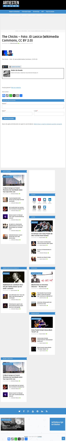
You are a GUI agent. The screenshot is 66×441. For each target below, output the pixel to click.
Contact (39, 436)
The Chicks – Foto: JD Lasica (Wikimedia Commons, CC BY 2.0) (36, 31)
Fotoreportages (26, 11)
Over (5, 66)
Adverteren (31, 15)
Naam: (4, 111)
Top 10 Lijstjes (50, 11)
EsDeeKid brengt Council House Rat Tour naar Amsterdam (15, 236)
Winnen (24, 15)
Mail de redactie (16, 87)
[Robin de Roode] (6, 76)
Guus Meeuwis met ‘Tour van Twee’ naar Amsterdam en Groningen (16, 296)
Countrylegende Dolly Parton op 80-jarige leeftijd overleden (16, 199)
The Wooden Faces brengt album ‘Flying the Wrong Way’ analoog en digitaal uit (44, 294)
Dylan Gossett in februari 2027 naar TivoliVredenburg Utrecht (16, 216)
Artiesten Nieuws (15, 193)
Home (16, 31)
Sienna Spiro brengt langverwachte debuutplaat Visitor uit (45, 340)
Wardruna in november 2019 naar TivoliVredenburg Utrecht (11, 427)
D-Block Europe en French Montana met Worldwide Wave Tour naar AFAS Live (12, 190)
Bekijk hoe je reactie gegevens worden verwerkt (48, 124)
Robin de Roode (14, 43)
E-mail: (36, 111)
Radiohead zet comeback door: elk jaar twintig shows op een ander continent (13, 286)
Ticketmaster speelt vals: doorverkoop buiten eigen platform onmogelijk (16, 305)
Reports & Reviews (14, 11)
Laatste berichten (15, 66)
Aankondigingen (7, 176)
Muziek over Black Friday (44, 257)
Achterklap (36, 11)
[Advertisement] (33, 147)
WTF (43, 11)
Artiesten (39, 15)
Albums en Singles (36, 273)
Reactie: (4, 103)
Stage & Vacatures (14, 15)
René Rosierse (43, 297)
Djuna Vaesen (42, 237)
